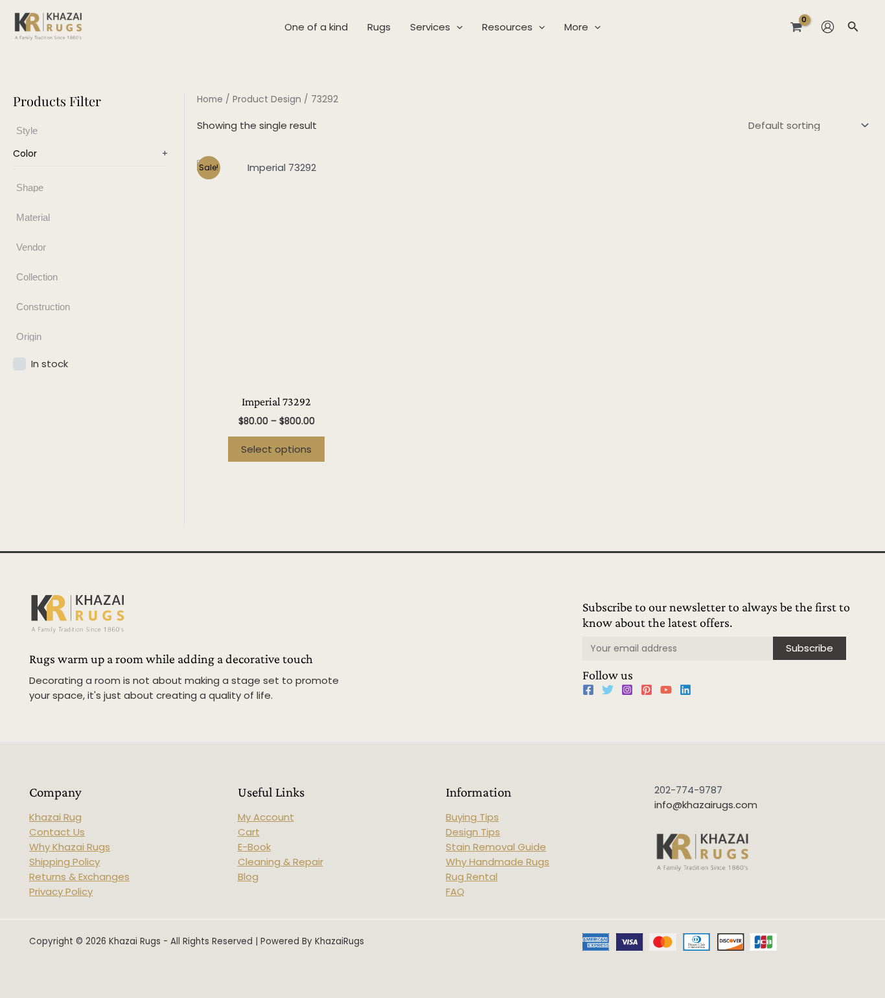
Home (210, 99)
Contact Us (57, 832)
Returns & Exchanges (79, 876)
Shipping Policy (64, 861)
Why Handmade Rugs (497, 861)
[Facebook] (588, 690)
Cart (249, 832)
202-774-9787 (688, 790)
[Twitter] (608, 690)
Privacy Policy (61, 891)
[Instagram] (627, 690)
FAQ (455, 891)
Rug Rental (472, 876)
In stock (49, 363)
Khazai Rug (55, 817)
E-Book (254, 847)
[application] (456, 27)
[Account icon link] (827, 27)
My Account (266, 817)
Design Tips (473, 832)
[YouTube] (666, 690)
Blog (248, 876)
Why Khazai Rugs (69, 847)
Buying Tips (472, 817)
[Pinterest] (646, 690)
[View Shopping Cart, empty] (796, 26)
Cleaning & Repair (280, 861)
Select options (276, 449)
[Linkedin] (685, 690)
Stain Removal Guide (496, 847)
